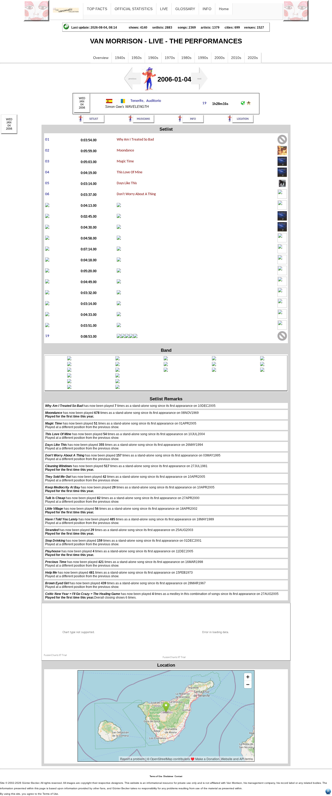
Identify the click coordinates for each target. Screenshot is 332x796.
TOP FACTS (97, 9)
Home (224, 9)
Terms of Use (156, 776)
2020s (253, 58)
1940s (120, 58)
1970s (170, 58)
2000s (220, 58)
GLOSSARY (185, 9)
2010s (236, 58)
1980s (186, 58)
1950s (137, 58)
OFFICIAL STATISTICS (134, 9)
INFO (207, 9)
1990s (203, 58)
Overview (100, 58)
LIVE (164, 9)
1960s (153, 58)
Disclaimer (168, 776)
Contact (178, 776)
